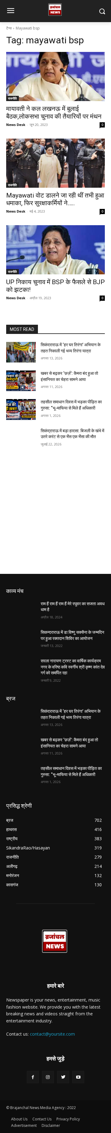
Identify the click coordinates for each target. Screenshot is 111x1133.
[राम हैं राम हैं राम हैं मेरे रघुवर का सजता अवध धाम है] (21, 611)
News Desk (15, 124)
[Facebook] (33, 1077)
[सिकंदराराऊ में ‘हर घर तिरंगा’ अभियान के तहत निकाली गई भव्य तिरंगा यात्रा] (21, 352)
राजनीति (12, 98)
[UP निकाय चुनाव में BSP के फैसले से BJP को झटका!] (55, 249)
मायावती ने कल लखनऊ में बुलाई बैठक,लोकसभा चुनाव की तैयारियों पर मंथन (53, 112)
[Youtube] (78, 1077)
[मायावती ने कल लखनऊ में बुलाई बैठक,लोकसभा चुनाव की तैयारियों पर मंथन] (55, 76)
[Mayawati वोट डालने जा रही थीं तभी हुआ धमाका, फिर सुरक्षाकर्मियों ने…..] (55, 163)
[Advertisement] (55, 516)
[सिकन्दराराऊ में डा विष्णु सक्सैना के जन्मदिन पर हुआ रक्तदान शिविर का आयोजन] (21, 639)
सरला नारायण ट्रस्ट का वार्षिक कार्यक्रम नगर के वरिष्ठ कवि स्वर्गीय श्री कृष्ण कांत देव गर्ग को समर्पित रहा (73, 666)
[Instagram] (48, 1077)
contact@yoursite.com (52, 1034)
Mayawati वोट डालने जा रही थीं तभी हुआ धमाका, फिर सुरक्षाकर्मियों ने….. (55, 199)
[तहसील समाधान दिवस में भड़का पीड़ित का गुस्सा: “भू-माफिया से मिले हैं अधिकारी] (21, 409)
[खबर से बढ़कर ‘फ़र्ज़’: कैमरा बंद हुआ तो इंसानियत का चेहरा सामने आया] (21, 380)
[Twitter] (63, 1077)
